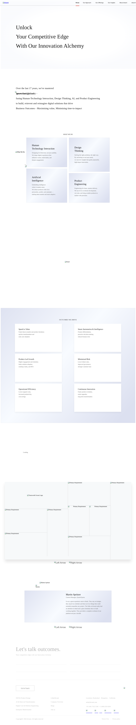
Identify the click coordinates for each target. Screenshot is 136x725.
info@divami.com (91, 702)
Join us (53, 709)
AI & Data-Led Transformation (25, 702)
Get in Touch (25, 688)
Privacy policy (116, 719)
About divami (123, 2)
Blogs (52, 706)
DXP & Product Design (23, 698)
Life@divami (55, 698)
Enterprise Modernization (23, 709)
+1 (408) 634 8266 (105, 706)
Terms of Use (105, 719)
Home (77, 2)
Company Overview (57, 702)
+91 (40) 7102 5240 (92, 706)
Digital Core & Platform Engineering (27, 706)
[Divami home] (6, 2)
